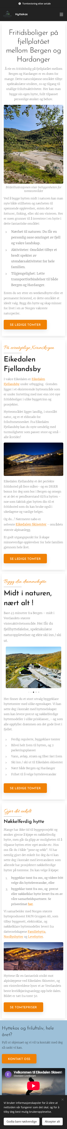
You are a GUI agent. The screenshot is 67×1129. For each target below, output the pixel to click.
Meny (61, 14)
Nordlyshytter (13, 936)
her (30, 904)
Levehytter (35, 936)
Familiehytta (36, 931)
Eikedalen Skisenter (31, 524)
